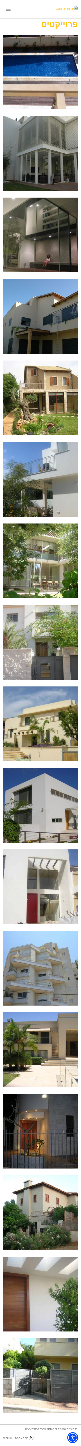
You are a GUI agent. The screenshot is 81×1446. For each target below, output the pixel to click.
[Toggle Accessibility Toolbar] (73, 1438)
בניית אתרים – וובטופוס (15, 1438)
